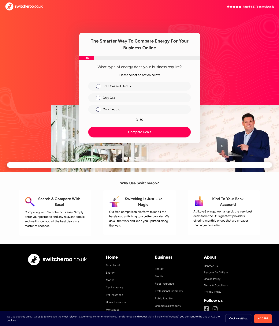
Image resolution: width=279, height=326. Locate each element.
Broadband (113, 265)
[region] (139, 318)
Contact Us (211, 266)
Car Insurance (114, 287)
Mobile (110, 280)
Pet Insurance (114, 294)
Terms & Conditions (216, 285)
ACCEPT (263, 318)
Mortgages (112, 309)
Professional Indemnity (169, 291)
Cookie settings (238, 318)
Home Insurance (116, 302)
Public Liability (164, 298)
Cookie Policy (212, 278)
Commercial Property (168, 305)
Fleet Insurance (164, 283)
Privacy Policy (212, 291)
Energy (110, 272)
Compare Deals (139, 132)
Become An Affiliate (216, 272)
